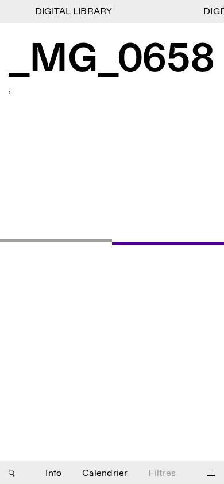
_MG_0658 (112, 59)
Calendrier (105, 473)
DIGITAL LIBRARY (72, 12)
